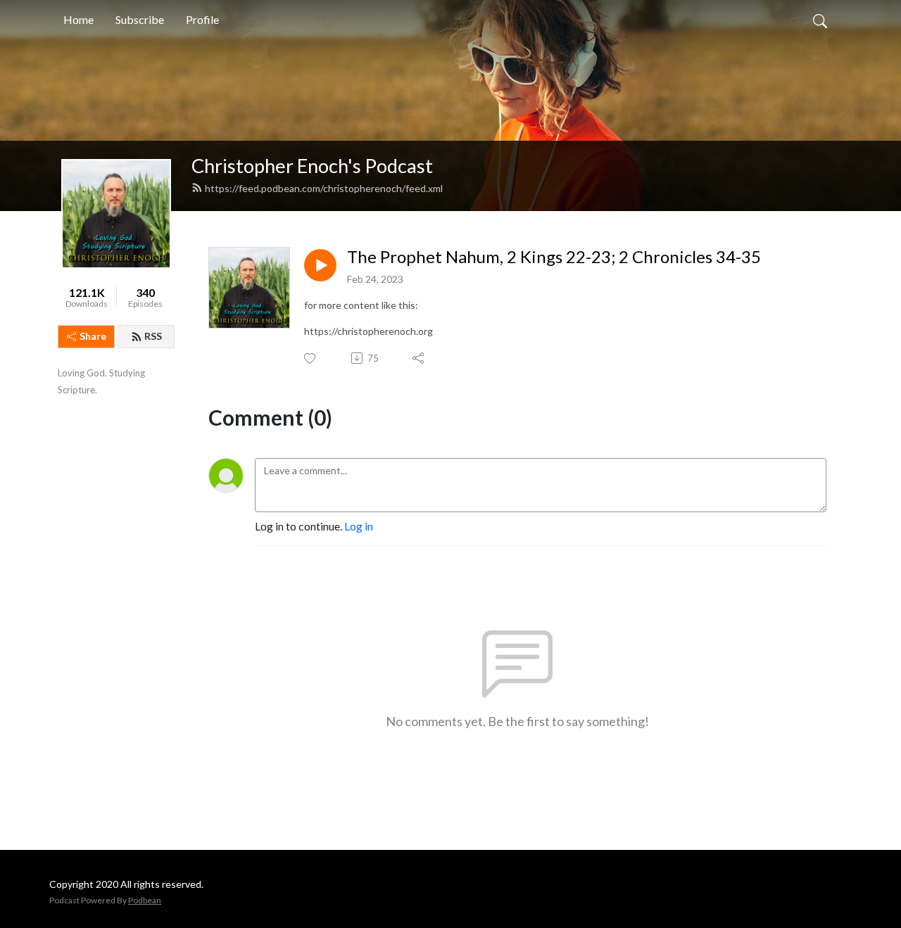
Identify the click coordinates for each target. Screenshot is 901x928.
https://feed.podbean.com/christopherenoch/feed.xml (324, 188)
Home (78, 19)
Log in (358, 526)
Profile (202, 19)
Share (93, 336)
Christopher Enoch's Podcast (312, 165)
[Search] (820, 20)
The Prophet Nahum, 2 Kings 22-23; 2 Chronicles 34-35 (554, 257)
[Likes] (311, 358)
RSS (153, 336)
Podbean (144, 900)
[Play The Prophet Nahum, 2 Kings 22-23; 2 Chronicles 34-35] (320, 265)
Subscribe (139, 19)
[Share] (419, 358)
